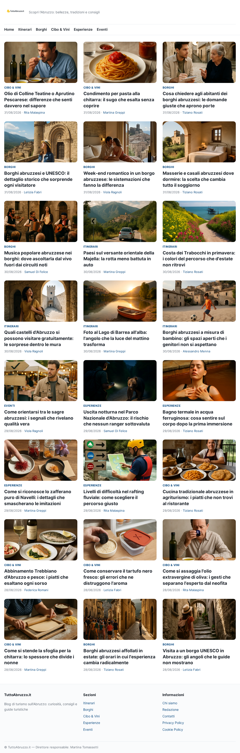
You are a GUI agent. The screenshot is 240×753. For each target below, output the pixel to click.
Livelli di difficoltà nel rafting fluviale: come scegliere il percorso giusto (113, 497)
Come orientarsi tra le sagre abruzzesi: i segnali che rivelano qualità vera (38, 418)
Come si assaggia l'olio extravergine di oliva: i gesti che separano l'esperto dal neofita (197, 577)
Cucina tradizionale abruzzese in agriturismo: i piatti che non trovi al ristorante (198, 497)
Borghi (41, 29)
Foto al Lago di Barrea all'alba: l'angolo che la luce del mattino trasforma (116, 338)
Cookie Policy (172, 729)
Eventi (102, 29)
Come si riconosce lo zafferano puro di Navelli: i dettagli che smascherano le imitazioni (37, 497)
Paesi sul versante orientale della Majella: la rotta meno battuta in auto (118, 259)
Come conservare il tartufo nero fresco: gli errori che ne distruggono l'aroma (117, 577)
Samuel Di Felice (36, 272)
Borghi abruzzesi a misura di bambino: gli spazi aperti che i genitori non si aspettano (195, 338)
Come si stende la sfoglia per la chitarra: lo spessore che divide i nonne (39, 656)
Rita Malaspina (34, 112)
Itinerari (25, 29)
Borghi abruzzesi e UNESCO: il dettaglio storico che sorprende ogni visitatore (38, 179)
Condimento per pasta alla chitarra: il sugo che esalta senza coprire (118, 99)
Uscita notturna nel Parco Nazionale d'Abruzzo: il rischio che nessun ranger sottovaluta (116, 418)
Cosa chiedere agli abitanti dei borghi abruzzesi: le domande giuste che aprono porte (195, 99)
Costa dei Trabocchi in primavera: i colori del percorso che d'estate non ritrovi (199, 259)
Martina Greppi (114, 112)
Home (9, 29)
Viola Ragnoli (112, 192)
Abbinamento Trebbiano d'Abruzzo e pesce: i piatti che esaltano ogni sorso (36, 577)
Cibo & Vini (60, 29)
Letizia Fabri (32, 192)
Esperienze (83, 29)
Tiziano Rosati (192, 112)
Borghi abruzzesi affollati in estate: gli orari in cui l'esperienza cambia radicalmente (119, 656)
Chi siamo (169, 703)
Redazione (170, 710)
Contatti (168, 716)
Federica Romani (36, 590)
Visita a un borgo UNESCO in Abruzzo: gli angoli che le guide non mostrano (196, 656)
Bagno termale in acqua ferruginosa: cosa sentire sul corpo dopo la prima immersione (197, 418)
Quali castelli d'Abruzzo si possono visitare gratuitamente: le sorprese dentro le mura (39, 338)
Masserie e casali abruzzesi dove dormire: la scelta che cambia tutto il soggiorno (198, 179)
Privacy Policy (173, 723)
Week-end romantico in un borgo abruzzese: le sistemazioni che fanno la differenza (119, 179)
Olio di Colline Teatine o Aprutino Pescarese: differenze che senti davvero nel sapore (39, 99)
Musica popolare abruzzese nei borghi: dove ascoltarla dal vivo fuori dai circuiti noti (38, 259)
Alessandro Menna (196, 351)
